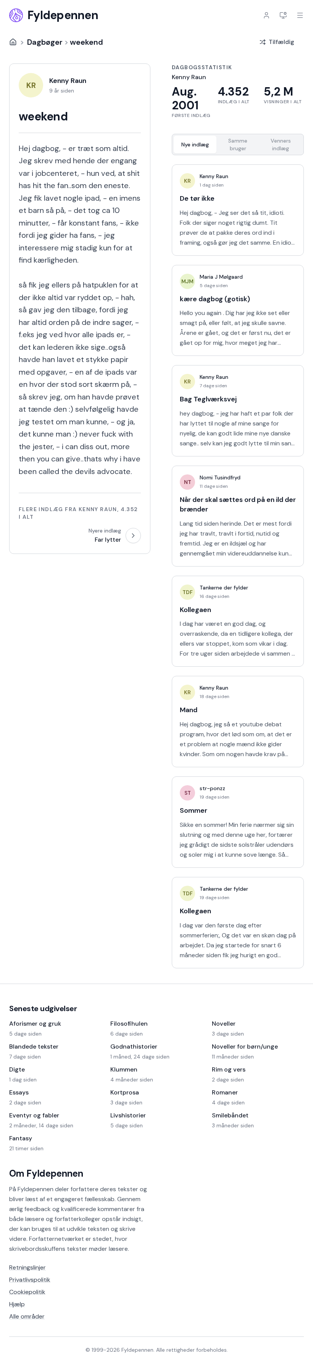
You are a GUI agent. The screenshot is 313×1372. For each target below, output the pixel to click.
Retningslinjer (27, 1267)
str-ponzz (212, 788)
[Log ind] (266, 15)
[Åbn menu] (300, 15)
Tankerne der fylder (224, 587)
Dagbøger (45, 42)
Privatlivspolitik (29, 1280)
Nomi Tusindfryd (220, 477)
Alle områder (27, 1316)
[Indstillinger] (283, 15)
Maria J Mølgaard (221, 276)
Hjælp (17, 1304)
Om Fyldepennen (46, 1173)
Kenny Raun (214, 176)
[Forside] (13, 42)
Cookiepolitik (27, 1292)
